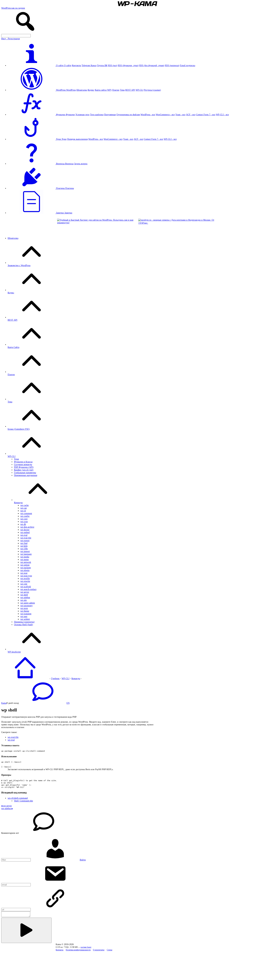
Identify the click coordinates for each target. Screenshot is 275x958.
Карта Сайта (13, 347)
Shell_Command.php (23, 800)
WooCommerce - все (165, 114)
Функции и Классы (23, 461)
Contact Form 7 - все (205, 114)
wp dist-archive (27, 527)
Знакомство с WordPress (19, 265)
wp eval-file (25, 537)
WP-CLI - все (222, 114)
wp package (25, 567)
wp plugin (24, 570)
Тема (122, 90)
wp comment (26, 513)
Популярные (110, 114)
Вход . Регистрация (10, 38)
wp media (24, 556)
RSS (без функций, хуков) (151, 65)
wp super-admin (27, 603)
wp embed (25, 532)
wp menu (24, 559)
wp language (26, 554)
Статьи (109, 950)
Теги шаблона (96, 114)
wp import (25, 551)
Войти (83, 859)
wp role (23, 584)
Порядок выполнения (77, 139)
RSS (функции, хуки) (128, 65)
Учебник (55, 678)
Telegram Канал (89, 65)
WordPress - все (148, 114)
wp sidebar (25, 597)
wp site (23, 600)
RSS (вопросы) (172, 65)
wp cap (23, 508)
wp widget (25, 619)
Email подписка (187, 65)
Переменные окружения (25, 475)
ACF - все (190, 114)
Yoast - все (180, 114)
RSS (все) (112, 65)
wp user (23, 616)
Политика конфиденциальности (78, 950)
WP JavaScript (14, 652)
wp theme (24, 611)
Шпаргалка (81, 90)
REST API (130, 90)
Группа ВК (102, 65)
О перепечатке (98, 950)
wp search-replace (28, 589)
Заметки (68, 212)
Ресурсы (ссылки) (152, 90)
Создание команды (23, 464)
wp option (24, 565)
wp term (24, 608)
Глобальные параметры (25, 472)
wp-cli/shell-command (18, 798)
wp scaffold (25, 586)
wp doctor (24, 529)
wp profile (25, 578)
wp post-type (26, 575)
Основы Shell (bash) (23, 624)
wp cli (23, 510)
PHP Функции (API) (24, 467)
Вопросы (69, 163)
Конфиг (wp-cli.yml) (23, 470)
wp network (25, 562)
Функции (70, 114)
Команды (18, 502)
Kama (4, 703)
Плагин (115, 90)
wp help (24, 546)
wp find (23, 543)
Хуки (64, 139)
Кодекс (91, 90)
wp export (24, 540)
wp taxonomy (26, 605)
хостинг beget (86, 947)
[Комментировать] (26, 930)
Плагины (69, 188)
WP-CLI (139, 90)
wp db (23, 524)
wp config (24, 516)
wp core (24, 519)
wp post (23, 573)
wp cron (24, 521)
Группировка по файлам (128, 114)
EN (68, 703)
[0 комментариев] (43, 703)
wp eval (23, 535)
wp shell (24, 594)
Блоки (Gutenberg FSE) (19, 429)
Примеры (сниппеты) (24, 622)
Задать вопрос (81, 163)
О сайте (67, 65)
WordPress (71, 90)
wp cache (24, 505)
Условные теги (82, 114)
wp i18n (24, 548)
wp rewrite (25, 581)
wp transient (25, 613)
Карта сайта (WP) (103, 90)
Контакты (76, 65)
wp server (24, 592)
